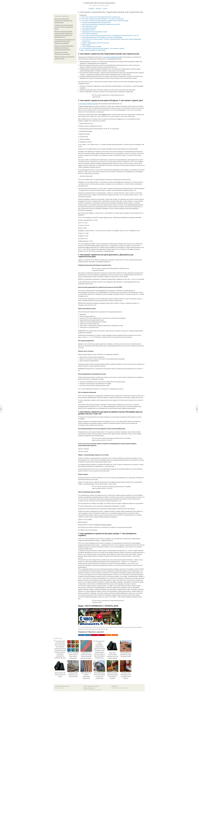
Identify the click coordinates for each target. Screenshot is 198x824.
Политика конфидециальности (89, 687)
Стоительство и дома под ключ (99, 3)
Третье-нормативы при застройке (101, 629)
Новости (98, 8)
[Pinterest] (98, 635)
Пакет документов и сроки (89, 26)
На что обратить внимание (90, 33)
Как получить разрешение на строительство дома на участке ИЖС (101, 24)
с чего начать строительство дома (112, 57)
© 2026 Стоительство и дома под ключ (62, 686)
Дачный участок (81, 629)
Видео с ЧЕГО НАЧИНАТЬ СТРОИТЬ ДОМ (93, 50)
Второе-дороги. (86, 45)
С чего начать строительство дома (88, 104)
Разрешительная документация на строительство (96, 22)
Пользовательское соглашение (93, 686)
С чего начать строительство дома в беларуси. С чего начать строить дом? (102, 19)
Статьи (105, 8)
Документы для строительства (98, 627)
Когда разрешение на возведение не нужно (94, 32)
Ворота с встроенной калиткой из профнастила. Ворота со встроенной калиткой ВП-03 (64, 47)
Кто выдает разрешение (89, 28)
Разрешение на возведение (136, 627)
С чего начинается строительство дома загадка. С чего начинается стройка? (103, 48)
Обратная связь (114, 686)
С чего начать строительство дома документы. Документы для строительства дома (104, 20)
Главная (91, 8)
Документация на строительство (124, 627)
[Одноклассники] (111, 635)
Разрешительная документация (111, 627)
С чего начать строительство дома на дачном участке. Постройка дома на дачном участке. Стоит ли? (110, 35)
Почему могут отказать (88, 30)
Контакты (85, 686)
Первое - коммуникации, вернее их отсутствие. (95, 43)
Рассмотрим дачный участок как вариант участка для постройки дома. (102, 37)
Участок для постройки (89, 629)
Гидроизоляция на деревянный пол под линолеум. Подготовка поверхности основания (65, 41)
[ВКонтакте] (84, 635)
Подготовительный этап (87, 627)
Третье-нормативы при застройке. (92, 46)
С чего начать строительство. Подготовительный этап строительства (100, 17)
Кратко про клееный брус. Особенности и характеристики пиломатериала (63, 20)
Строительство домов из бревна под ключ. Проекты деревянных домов (64, 26)
